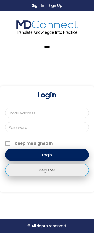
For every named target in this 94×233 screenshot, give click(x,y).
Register (47, 170)
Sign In (38, 5)
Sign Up (55, 5)
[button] (47, 47)
